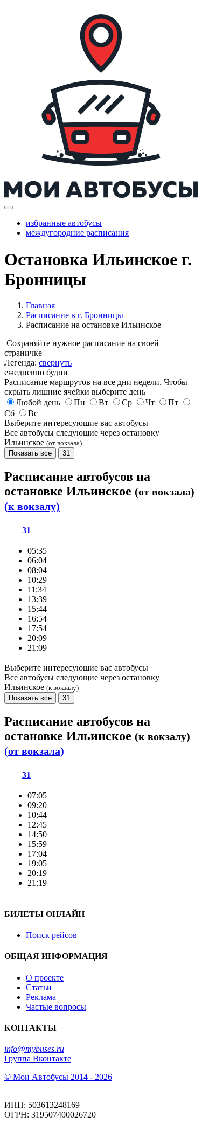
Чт (150, 402)
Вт (103, 402)
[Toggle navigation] (8, 207)
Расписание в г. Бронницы (74, 315)
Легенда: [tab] (38, 362)
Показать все (30, 453)
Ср (127, 402)
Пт (173, 402)
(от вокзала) (34, 751)
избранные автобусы (64, 222)
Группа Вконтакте (37, 1058)
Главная (40, 305)
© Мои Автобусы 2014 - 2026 (58, 1076)
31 (66, 453)
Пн (79, 402)
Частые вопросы (56, 1006)
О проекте (45, 977)
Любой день (38, 402)
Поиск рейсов (51, 935)
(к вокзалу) (32, 506)
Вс (33, 413)
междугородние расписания (77, 232)
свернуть (55, 362)
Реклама (41, 997)
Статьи (39, 987)
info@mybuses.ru (34, 1048)
